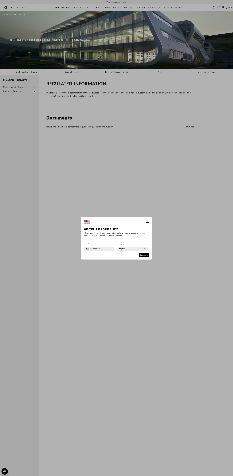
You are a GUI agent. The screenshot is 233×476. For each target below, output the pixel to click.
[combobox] (93, 248)
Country (88, 244)
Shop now (144, 255)
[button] (147, 221)
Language (121, 244)
